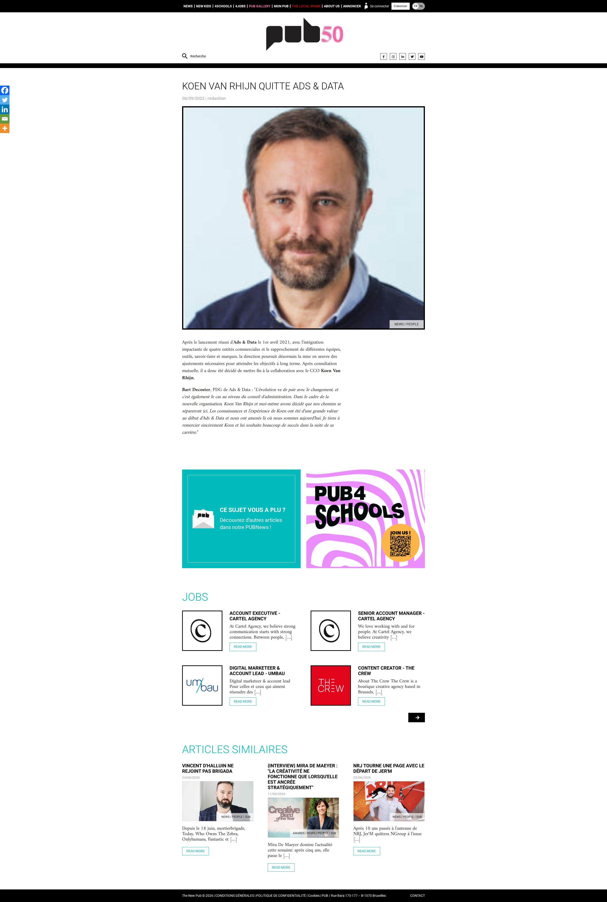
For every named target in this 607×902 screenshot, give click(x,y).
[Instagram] (393, 56)
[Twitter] (412, 56)
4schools (223, 6)
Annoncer (352, 6)
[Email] (4, 119)
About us (332, 6)
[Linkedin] (4, 109)
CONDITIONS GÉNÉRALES (234, 895)
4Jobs (240, 6)
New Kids (203, 6)
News (188, 6)
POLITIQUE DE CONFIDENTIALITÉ (281, 895)
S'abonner (400, 6)
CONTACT (417, 895)
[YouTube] (421, 56)
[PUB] (305, 38)
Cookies (314, 895)
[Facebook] (383, 56)
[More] (4, 128)
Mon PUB (281, 6)
